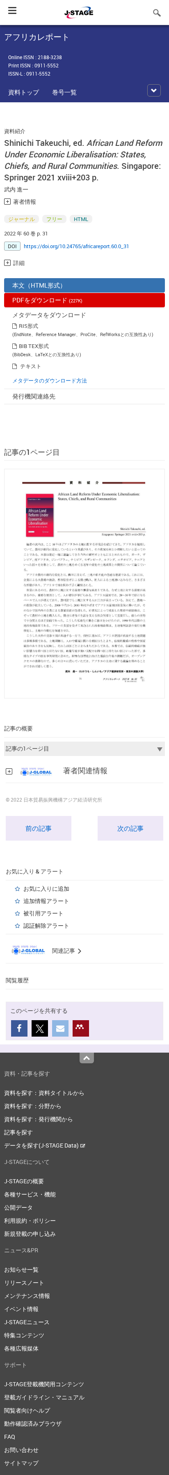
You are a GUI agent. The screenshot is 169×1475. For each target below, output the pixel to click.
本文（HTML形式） (39, 285)
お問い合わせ (21, 1450)
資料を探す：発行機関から (38, 1119)
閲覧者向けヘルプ (27, 1410)
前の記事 (38, 828)
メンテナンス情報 (27, 1296)
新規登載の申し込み (30, 1234)
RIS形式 (28, 326)
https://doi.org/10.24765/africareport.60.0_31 (76, 246)
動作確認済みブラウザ (33, 1423)
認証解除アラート (46, 925)
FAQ (9, 1436)
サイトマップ (21, 1463)
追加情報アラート (46, 901)
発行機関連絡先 (33, 396)
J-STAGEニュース (27, 1322)
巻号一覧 (64, 92)
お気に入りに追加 (46, 888)
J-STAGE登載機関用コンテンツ (44, 1384)
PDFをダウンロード (47, 300)
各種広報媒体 (21, 1348)
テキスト (30, 366)
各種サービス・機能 (30, 1194)
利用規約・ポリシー (30, 1220)
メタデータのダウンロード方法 (49, 380)
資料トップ (23, 92)
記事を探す (18, 1132)
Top (87, 1058)
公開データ (18, 1207)
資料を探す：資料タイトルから (44, 1093)
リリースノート (24, 1282)
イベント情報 (21, 1309)
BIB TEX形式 (34, 346)
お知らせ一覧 (21, 1269)
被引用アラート (43, 913)
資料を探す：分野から (33, 1106)
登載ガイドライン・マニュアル (44, 1397)
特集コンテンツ (24, 1335)
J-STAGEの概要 (24, 1181)
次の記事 (130, 828)
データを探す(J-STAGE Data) (42, 1145)
